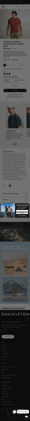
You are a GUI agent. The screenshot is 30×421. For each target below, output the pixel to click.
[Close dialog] (28, 204)
